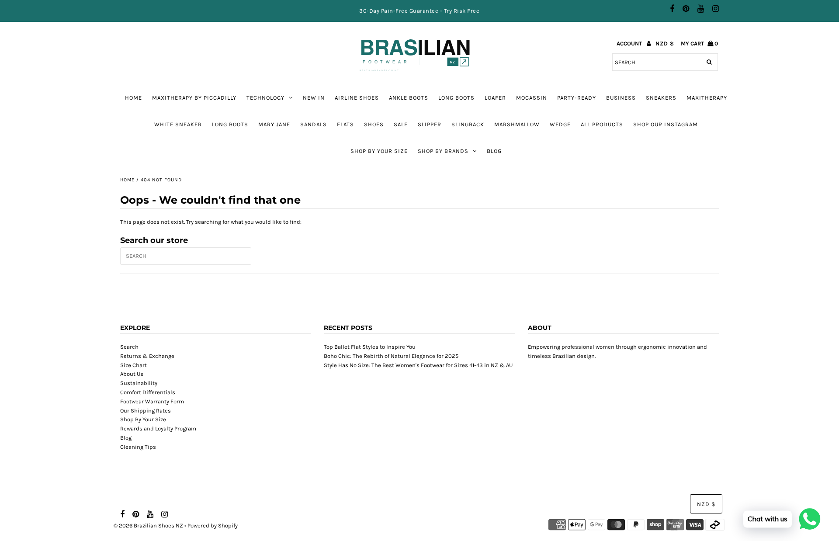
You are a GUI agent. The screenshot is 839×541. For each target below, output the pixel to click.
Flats (345, 124)
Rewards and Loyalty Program (158, 428)
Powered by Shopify (212, 525)
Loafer (495, 97)
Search (129, 346)
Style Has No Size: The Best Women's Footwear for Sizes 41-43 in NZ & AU (418, 365)
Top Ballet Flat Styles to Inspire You (370, 346)
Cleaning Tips (138, 447)
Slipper (429, 124)
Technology (265, 97)
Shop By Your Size (379, 151)
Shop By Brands (443, 151)
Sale (401, 124)
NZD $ (664, 43)
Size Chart (133, 365)
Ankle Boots (408, 97)
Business (621, 97)
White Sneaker (178, 124)
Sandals (313, 124)
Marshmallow (517, 124)
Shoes (374, 124)
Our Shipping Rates (145, 410)
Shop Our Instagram (665, 124)
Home (133, 97)
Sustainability (138, 383)
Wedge (560, 124)
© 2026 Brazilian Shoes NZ (148, 525)
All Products (602, 124)
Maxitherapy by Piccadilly (194, 97)
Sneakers (661, 97)
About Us (131, 374)
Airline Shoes (357, 97)
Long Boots (230, 124)
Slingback (467, 124)
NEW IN (314, 97)
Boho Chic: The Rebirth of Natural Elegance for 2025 (391, 356)
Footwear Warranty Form (152, 401)
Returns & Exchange (147, 356)
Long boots (456, 97)
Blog (494, 151)
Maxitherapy (706, 97)
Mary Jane (274, 124)
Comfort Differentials (147, 392)
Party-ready (576, 97)
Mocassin (531, 97)
